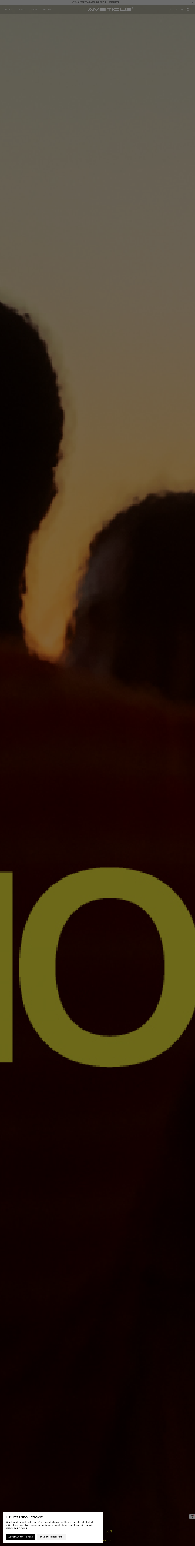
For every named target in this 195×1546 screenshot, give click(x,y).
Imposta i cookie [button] (16, 1528)
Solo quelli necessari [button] (51, 1537)
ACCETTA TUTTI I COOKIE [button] (20, 1537)
